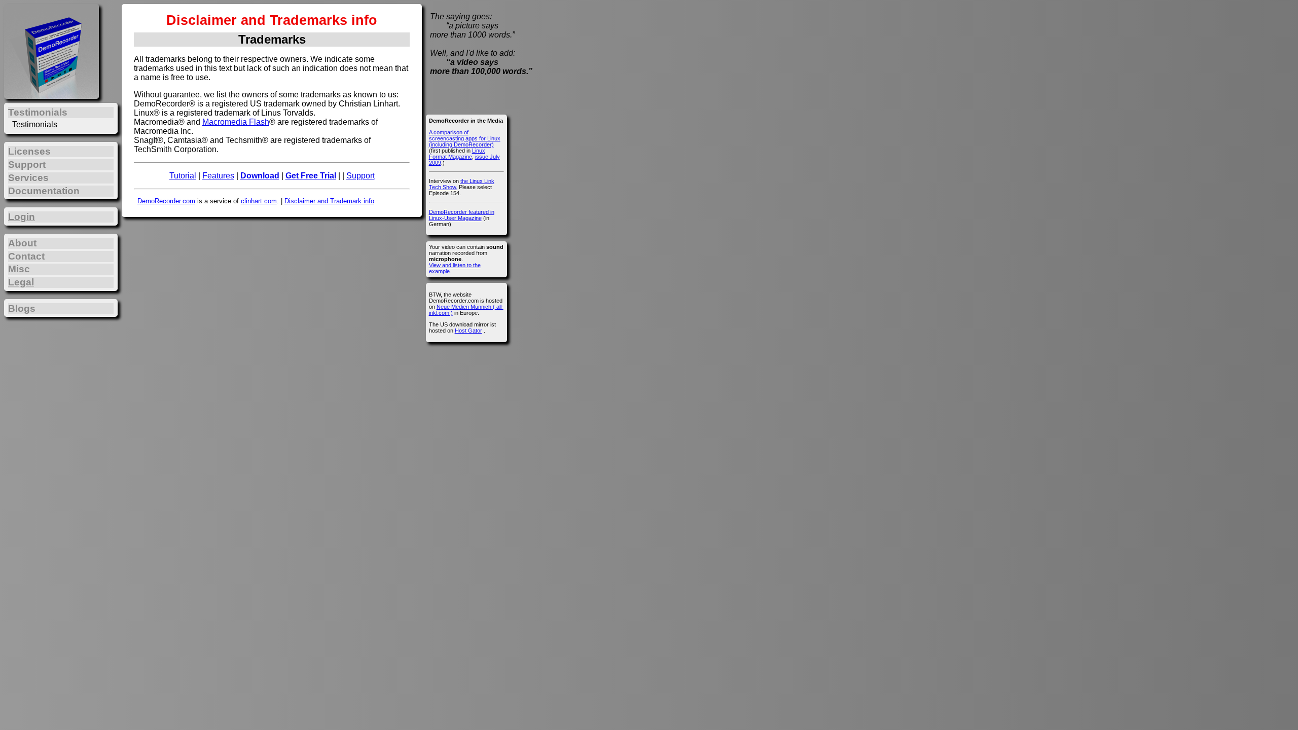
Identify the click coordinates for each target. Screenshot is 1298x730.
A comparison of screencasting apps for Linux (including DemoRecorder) (464, 138)
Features (218, 175)
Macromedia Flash (235, 122)
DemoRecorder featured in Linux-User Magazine (461, 215)
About (22, 243)
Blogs (21, 308)
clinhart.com (259, 201)
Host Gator (468, 330)
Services (28, 177)
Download (259, 175)
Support (360, 175)
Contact (26, 256)
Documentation (44, 191)
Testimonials (34, 124)
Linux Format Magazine (457, 154)
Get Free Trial (310, 175)
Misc (19, 269)
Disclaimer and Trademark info (329, 201)
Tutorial (182, 175)
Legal (21, 282)
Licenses (29, 151)
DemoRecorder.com (166, 201)
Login (21, 216)
